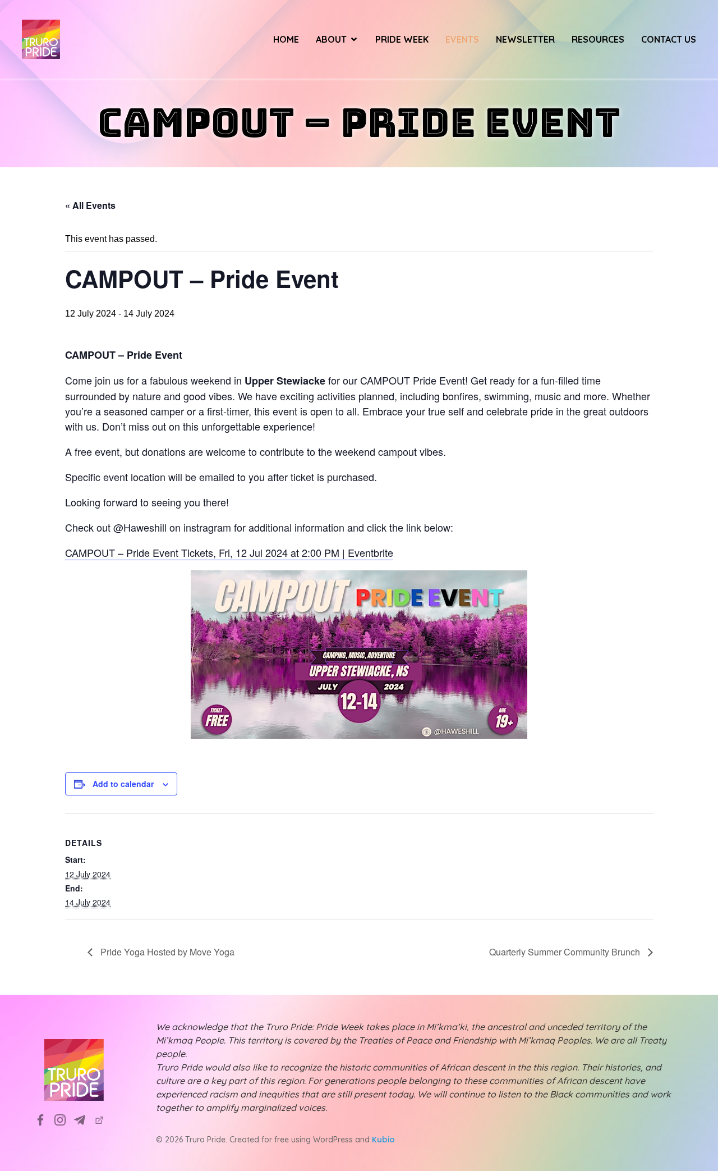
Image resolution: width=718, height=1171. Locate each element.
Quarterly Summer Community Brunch (565, 951)
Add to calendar (123, 783)
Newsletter (525, 39)
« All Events (90, 205)
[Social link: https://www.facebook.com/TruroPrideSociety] (44, 1119)
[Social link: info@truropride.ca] (84, 1119)
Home (286, 39)
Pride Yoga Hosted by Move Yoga (166, 951)
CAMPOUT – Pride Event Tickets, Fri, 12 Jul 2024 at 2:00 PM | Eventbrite (229, 552)
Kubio (383, 1139)
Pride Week (402, 39)
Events (462, 39)
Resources (598, 39)
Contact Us (668, 39)
